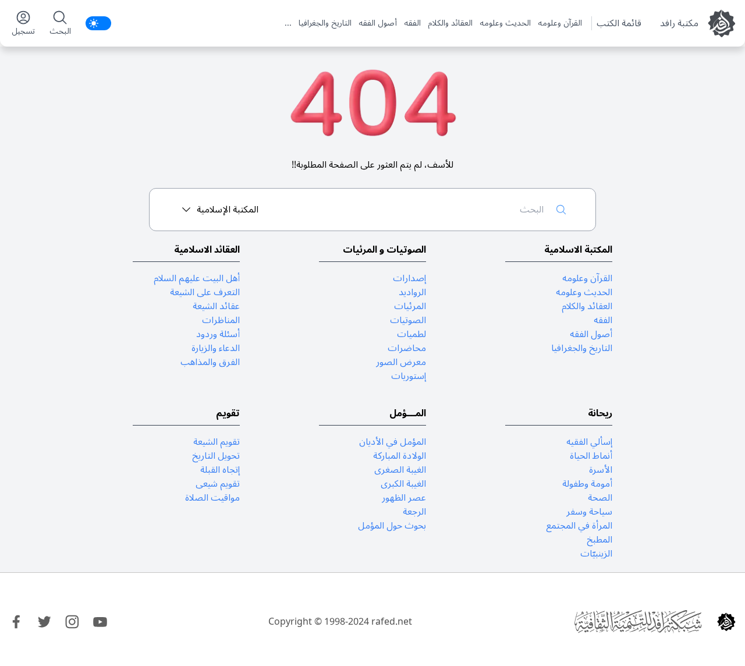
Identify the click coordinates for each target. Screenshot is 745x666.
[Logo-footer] (638, 621)
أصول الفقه (378, 23)
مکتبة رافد (679, 23)
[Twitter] (44, 622)
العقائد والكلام (450, 23)
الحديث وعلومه (505, 23)
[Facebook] (16, 622)
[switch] (98, 23)
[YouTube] (100, 622)
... (288, 23)
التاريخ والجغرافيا (325, 23)
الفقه (412, 23)
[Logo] (726, 621)
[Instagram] (72, 622)
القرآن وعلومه (560, 23)
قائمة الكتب (619, 23)
